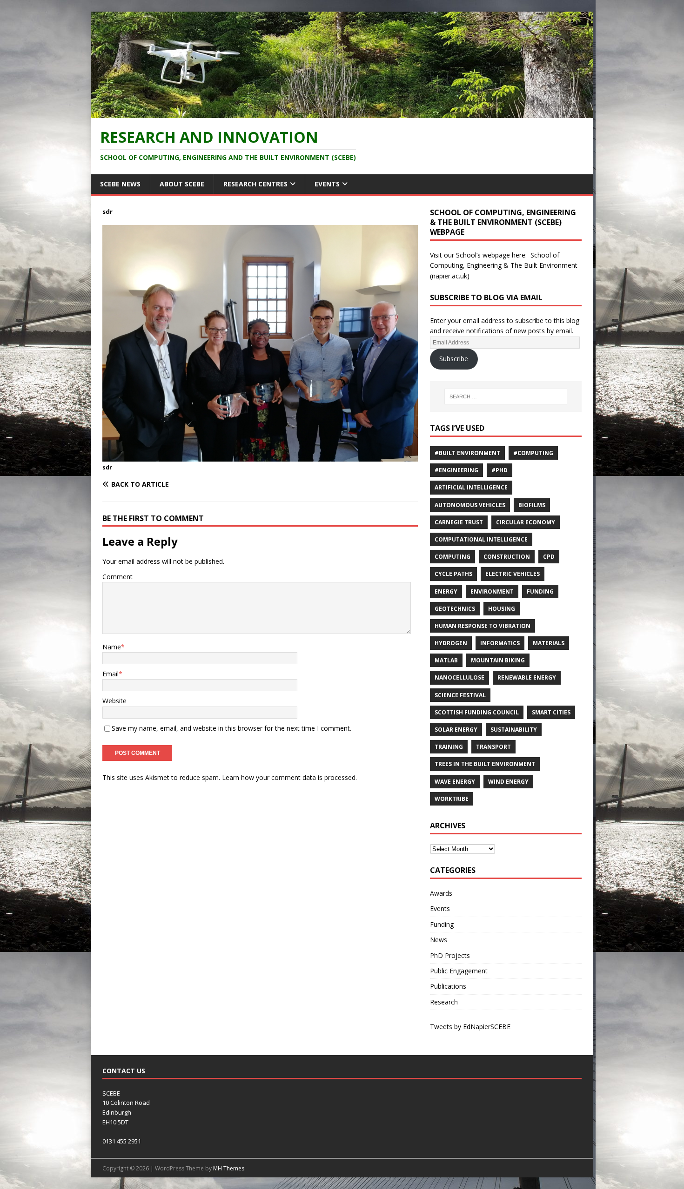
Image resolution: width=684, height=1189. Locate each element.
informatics (500, 643)
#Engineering (456, 470)
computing (452, 557)
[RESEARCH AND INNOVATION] (342, 112)
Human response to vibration (482, 626)
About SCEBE (182, 183)
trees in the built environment (485, 764)
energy (446, 591)
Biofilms (531, 505)
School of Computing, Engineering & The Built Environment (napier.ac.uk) (503, 265)
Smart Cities (551, 712)
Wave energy (455, 782)
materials (548, 643)
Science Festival (460, 695)
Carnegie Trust (459, 522)
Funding (540, 591)
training (449, 747)
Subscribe (453, 358)
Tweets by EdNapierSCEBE (470, 1026)
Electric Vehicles (512, 574)
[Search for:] (505, 396)
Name (111, 646)
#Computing (533, 453)
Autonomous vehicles (470, 505)
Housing (501, 609)
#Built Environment (467, 453)
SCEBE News (120, 183)
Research (444, 1001)
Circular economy (525, 522)
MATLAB (446, 660)
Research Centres (255, 183)
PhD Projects (450, 955)
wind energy (508, 782)
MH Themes (228, 1168)
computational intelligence (481, 539)
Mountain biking (498, 660)
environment (492, 591)
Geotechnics (455, 609)
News (438, 939)
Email (110, 673)
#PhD (499, 470)
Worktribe (452, 799)
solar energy (456, 729)
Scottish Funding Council (477, 712)
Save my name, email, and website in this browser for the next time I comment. (231, 728)
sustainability (513, 729)
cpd (549, 557)
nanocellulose (459, 677)
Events (327, 183)
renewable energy (526, 677)
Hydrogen (451, 643)
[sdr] (260, 455)
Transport (493, 747)
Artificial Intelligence (471, 487)
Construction (506, 557)
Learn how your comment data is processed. (289, 777)
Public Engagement (459, 970)
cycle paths (453, 574)
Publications (448, 986)
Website (114, 700)
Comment (117, 576)
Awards (441, 893)
